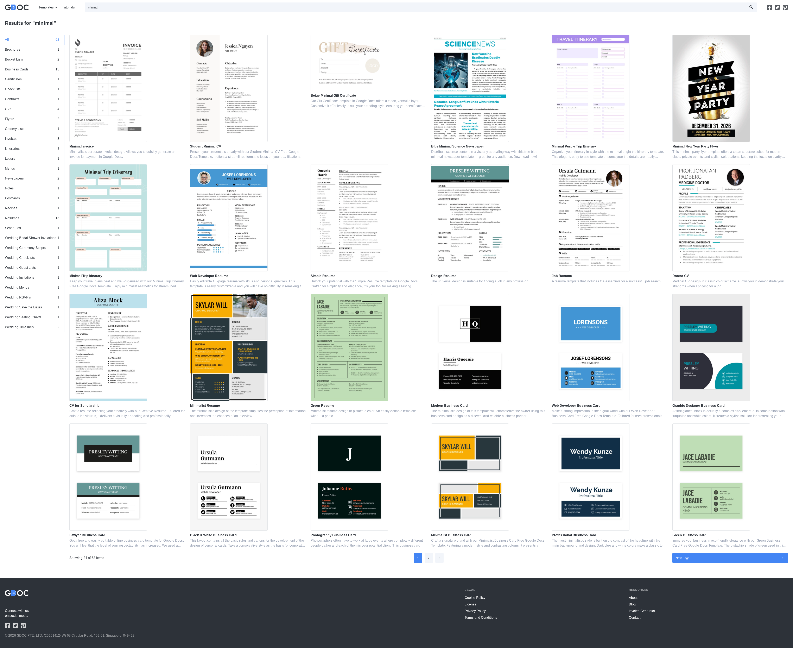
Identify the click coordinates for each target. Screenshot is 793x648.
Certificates (32, 79)
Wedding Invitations (32, 277)
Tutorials (68, 7)
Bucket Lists (32, 59)
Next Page (683, 558)
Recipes (32, 208)
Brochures (32, 49)
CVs (32, 109)
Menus (32, 168)
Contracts (32, 99)
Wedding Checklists (32, 257)
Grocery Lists (32, 129)
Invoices (32, 138)
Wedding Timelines (32, 327)
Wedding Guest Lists (32, 267)
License (470, 604)
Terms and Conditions (481, 617)
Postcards (32, 198)
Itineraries (32, 148)
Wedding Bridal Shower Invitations (32, 238)
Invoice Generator (642, 611)
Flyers (32, 119)
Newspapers (32, 178)
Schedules (32, 228)
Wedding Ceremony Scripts (32, 248)
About (633, 597)
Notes (32, 188)
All (32, 39)
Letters (32, 158)
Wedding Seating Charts (32, 317)
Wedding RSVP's (32, 297)
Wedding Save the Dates (32, 307)
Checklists (32, 89)
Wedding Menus (32, 287)
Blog (632, 604)
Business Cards (32, 69)
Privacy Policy (475, 611)
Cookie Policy (475, 597)
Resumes (32, 218)
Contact (634, 617)
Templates (46, 7)
